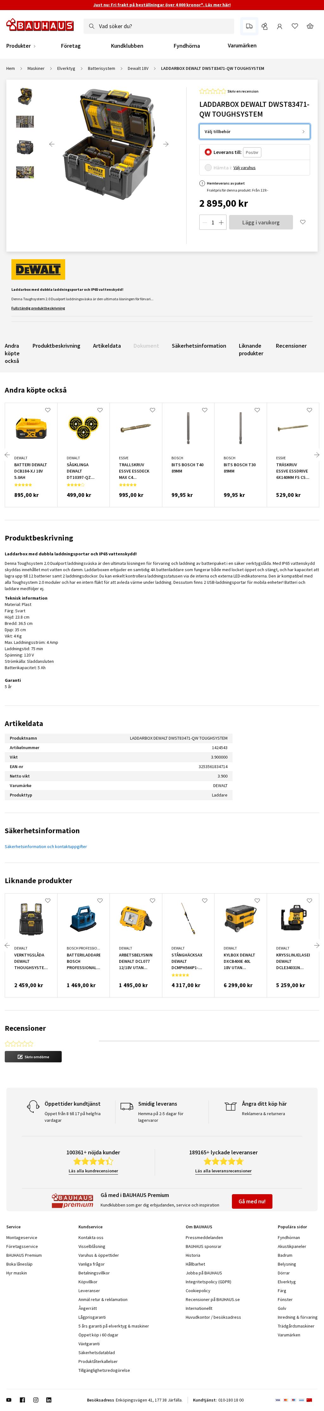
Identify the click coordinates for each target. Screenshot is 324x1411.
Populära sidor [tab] (292, 1227)
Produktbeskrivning (56, 345)
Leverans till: (228, 152)
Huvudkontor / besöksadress (213, 1317)
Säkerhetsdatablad (96, 1352)
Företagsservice (22, 1246)
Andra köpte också (12, 353)
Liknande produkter (251, 349)
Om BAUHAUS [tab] (199, 1227)
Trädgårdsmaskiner (296, 1326)
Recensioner (291, 345)
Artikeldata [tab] (24, 723)
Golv (282, 1308)
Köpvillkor (87, 1282)
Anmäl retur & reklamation (103, 1299)
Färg (282, 1290)
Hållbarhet (195, 1264)
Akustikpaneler (292, 1246)
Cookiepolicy (198, 1290)
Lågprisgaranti (92, 1317)
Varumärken (242, 45)
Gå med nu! (252, 1201)
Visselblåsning (91, 1246)
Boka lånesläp (19, 1264)
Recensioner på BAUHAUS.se (213, 1299)
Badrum (285, 1255)
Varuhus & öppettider (98, 1255)
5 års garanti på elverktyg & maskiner (113, 1326)
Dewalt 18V (138, 68)
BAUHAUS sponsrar (203, 1246)
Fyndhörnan (289, 1237)
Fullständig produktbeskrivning (38, 308)
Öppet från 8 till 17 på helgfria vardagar (73, 1117)
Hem (10, 68)
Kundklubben (127, 46)
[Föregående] (52, 144)
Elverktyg (66, 68)
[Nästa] (165, 144)
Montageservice (21, 1237)
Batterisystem (101, 68)
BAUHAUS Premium (24, 1255)
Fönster (285, 1299)
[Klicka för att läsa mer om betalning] (296, 1399)
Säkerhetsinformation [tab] (42, 830)
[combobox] (159, 26)
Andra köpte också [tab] (36, 390)
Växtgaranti (89, 1344)
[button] (33, 1056)
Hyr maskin (16, 1273)
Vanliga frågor (91, 1264)
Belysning (287, 1264)
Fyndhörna (187, 46)
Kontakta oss (90, 1237)
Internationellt (199, 1308)
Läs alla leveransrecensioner (223, 1171)
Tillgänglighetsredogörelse (104, 1370)
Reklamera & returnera (263, 1113)
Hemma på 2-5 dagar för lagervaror (161, 1117)
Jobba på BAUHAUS (204, 1273)
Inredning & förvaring (298, 1317)
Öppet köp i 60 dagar (98, 1335)
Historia (193, 1255)
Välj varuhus (245, 167)
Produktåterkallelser (98, 1361)
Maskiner (36, 68)
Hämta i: (223, 167)
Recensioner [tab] (25, 1028)
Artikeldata (107, 345)
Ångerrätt (87, 1308)
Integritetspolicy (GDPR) (208, 1282)
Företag (71, 46)
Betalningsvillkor (94, 1273)
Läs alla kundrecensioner (93, 1171)
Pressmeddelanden (204, 1237)
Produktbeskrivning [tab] (39, 538)
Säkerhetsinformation (199, 345)
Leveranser (89, 1290)
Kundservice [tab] (90, 1227)
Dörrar (284, 1273)
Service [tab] (13, 1227)
